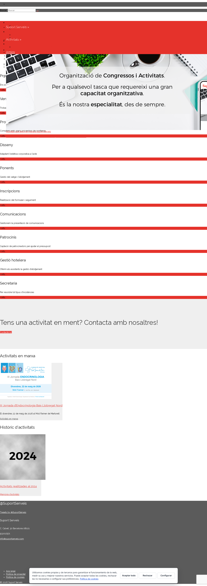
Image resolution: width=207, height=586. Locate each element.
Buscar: (3, 10)
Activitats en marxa (9, 419)
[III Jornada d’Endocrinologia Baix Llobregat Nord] (31, 381)
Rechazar (147, 575)
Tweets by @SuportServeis (13, 512)
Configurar (166, 575)
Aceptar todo (129, 575)
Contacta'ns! (6, 332)
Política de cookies (89, 578)
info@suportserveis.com (12, 539)
